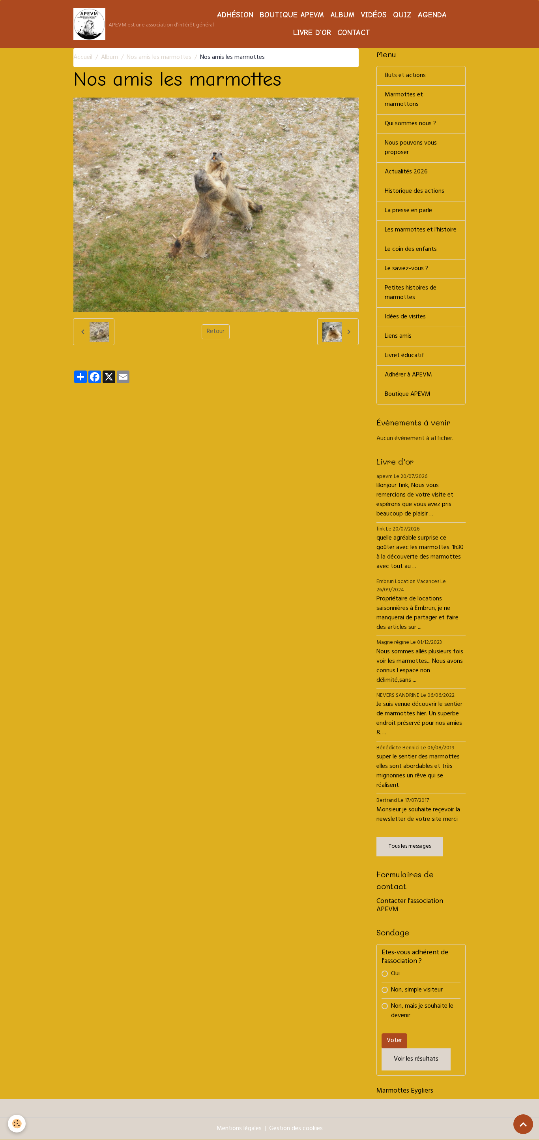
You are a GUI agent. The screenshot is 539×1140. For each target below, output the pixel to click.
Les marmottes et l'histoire (421, 230)
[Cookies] (17, 1123)
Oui (395, 974)
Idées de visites (405, 317)
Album (342, 15)
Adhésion (235, 15)
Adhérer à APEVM (408, 375)
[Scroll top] (523, 1124)
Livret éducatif (404, 356)
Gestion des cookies (296, 1129)
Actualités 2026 (406, 172)
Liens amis (398, 336)
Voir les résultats (416, 1059)
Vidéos (374, 15)
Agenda (432, 15)
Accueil (82, 58)
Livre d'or (312, 32)
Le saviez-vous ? (406, 269)
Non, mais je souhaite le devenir (422, 1011)
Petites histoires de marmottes (410, 293)
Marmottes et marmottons (404, 100)
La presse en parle (408, 211)
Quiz (402, 15)
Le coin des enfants (411, 250)
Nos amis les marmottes (159, 58)
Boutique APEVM (292, 15)
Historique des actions (414, 192)
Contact (353, 32)
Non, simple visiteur (417, 990)
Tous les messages (410, 846)
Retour (216, 332)
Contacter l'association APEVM (409, 906)
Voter (394, 1041)
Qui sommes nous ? (410, 124)
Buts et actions (405, 76)
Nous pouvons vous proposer (411, 148)
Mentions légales (239, 1129)
